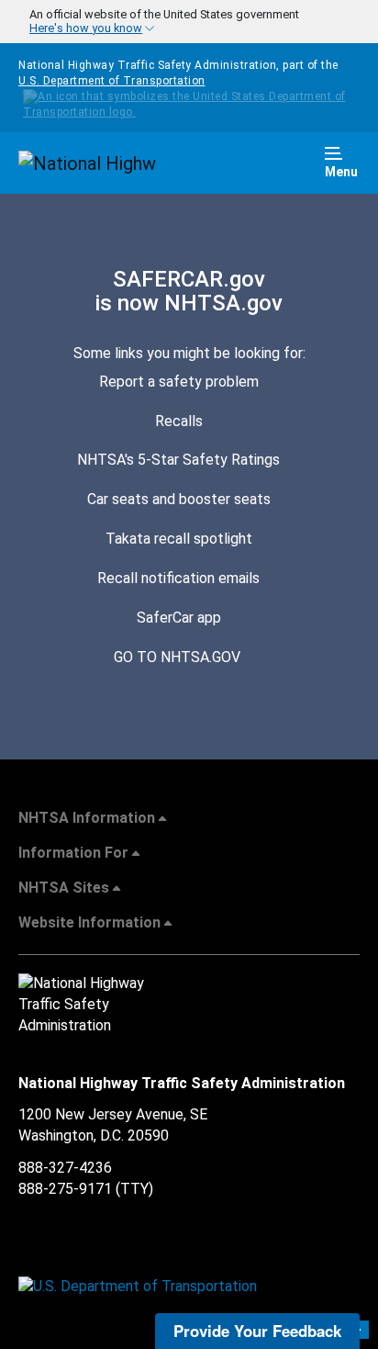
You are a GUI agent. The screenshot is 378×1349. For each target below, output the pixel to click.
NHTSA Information (86, 817)
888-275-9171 (65, 1188)
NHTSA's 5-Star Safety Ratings (178, 459)
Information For (73, 852)
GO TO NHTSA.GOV (179, 657)
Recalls (179, 421)
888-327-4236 (65, 1167)
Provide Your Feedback (257, 1331)
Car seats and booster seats (179, 499)
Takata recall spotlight (179, 538)
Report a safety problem (179, 381)
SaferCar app (179, 617)
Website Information (89, 922)
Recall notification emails (178, 578)
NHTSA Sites (63, 887)
